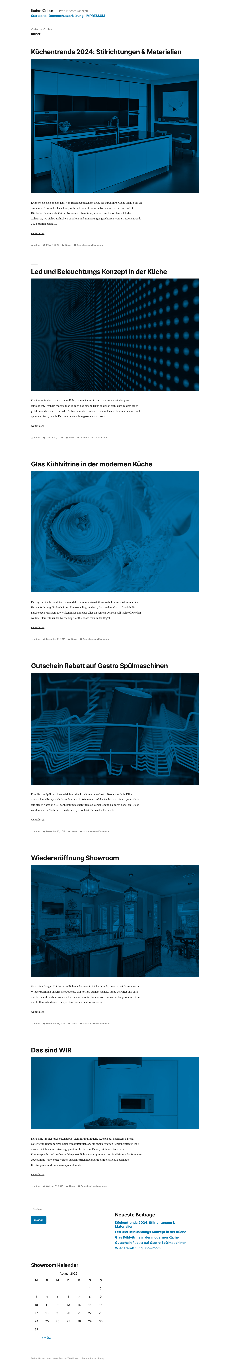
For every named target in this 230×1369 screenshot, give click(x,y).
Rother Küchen (42, 11)
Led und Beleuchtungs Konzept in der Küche (99, 272)
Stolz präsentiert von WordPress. (62, 1358)
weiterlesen (40, 233)
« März (46, 1337)
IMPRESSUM (95, 16)
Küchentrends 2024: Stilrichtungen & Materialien (106, 52)
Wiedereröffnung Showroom (75, 858)
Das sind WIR (51, 1050)
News (68, 245)
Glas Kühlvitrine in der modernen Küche (92, 464)
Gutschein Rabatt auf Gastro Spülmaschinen (99, 666)
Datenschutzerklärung (66, 16)
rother (37, 245)
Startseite (39, 16)
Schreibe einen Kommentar (90, 245)
